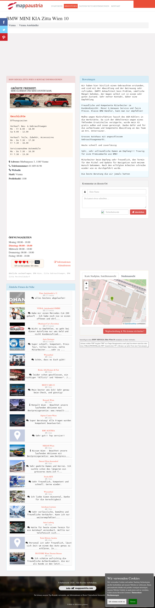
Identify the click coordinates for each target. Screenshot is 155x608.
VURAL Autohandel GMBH (48, 308)
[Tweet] (4, 29)
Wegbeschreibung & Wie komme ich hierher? (124, 331)
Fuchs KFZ (48, 476)
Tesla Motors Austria (48, 538)
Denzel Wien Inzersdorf (48, 461)
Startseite (57, 6)
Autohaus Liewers (48, 506)
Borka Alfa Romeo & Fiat (48, 369)
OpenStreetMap (130, 323)
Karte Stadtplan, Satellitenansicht (100, 276)
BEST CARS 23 (48, 385)
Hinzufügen (71, 6)
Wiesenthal (48, 354)
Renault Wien (48, 400)
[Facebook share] (4, 22)
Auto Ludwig (48, 522)
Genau (132, 601)
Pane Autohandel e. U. (48, 293)
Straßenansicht (128, 276)
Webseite (16, 170)
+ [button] (86, 283)
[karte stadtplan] (25, 5)
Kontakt (115, 6)
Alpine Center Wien (48, 415)
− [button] (86, 288)
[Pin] (4, 37)
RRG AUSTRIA (48, 430)
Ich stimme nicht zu (117, 601)
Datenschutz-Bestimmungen (94, 6)
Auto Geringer (48, 339)
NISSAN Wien (48, 445)
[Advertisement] (77, 55)
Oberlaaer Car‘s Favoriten (48, 323)
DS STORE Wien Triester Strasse (48, 553)
